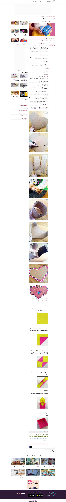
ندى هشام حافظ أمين (47, 21)
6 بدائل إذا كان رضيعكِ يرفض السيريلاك (23, 118)
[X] (22, 493)
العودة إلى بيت (46, 440)
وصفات (36, 1)
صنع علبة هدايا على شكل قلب (43, 42)
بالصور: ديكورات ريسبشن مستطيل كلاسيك (23, 103)
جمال (33, 1)
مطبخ (32, 1)
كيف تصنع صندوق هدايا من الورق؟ (42, 43)
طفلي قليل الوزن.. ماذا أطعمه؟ (24, 105)
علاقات (38, 1)
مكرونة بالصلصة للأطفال (25, 117)
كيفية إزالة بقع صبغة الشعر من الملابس (23, 110)
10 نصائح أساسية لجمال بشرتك (24, 112)
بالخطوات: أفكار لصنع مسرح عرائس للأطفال (52, 43)
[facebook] (24, 493)
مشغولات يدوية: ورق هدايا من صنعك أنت (52, 47)
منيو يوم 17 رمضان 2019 (24, 107)
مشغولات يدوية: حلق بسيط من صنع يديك (52, 40)
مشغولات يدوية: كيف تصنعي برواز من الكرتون (52, 45)
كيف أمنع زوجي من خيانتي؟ (24, 108)
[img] (33, 484)
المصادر (46, 444)
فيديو (29, 1)
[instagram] (17, 493)
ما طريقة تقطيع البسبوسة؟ (24, 115)
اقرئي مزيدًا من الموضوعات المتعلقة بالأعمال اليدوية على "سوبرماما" (39, 438)
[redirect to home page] (54, 1)
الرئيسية (50, 1)
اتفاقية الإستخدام (48, 495)
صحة (42, 1)
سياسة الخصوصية (48, 494)
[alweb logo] (35, 500)
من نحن (49, 492)
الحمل (48, 1)
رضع (40, 1)
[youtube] (19, 493)
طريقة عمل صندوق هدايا (44, 40)
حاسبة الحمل (45, 1)
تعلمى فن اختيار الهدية (41, 431)
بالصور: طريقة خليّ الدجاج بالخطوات (23, 113)
